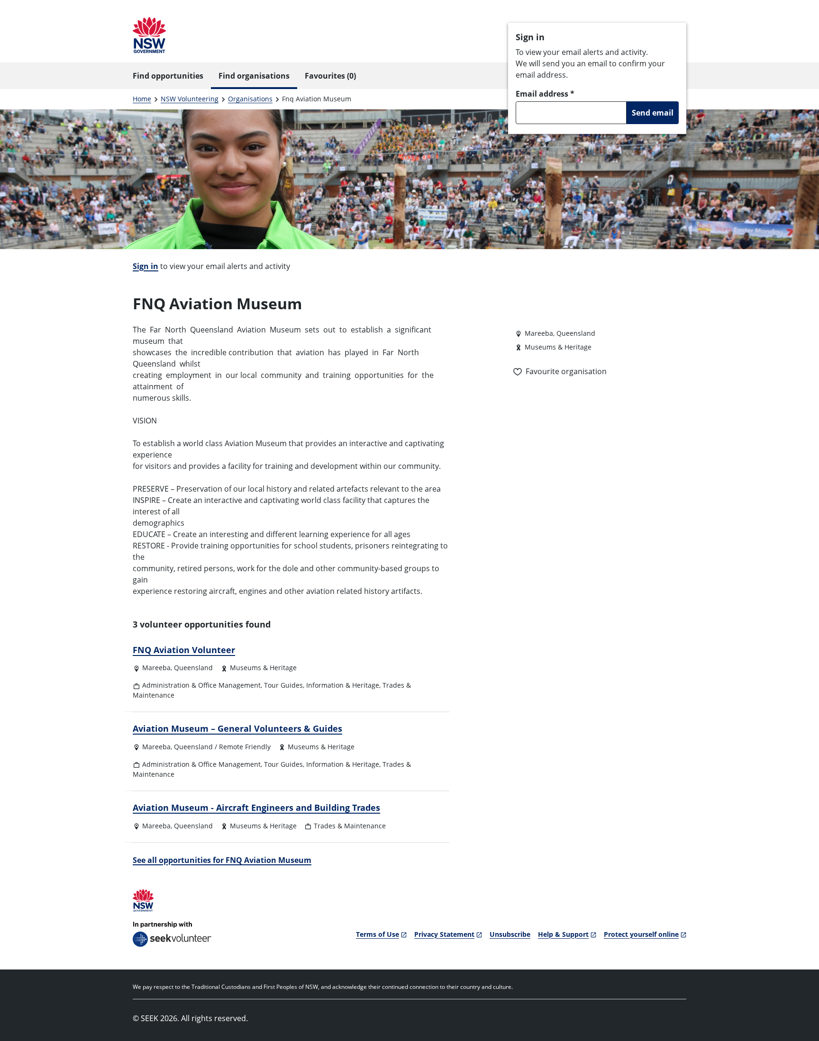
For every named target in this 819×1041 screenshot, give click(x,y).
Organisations (250, 98)
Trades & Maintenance (350, 825)
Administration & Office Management (201, 685)
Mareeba (156, 667)
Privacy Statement (444, 934)
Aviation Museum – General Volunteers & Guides (237, 728)
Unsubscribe (510, 934)
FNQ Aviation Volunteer (184, 649)
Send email (652, 113)
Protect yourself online (641, 934)
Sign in (145, 266)
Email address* (545, 94)
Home (142, 98)
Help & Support (563, 934)
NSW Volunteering (189, 98)
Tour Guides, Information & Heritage (321, 685)
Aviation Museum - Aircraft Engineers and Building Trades (256, 807)
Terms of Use (377, 934)
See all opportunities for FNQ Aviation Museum (222, 860)
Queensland (193, 667)
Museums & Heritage (263, 667)
